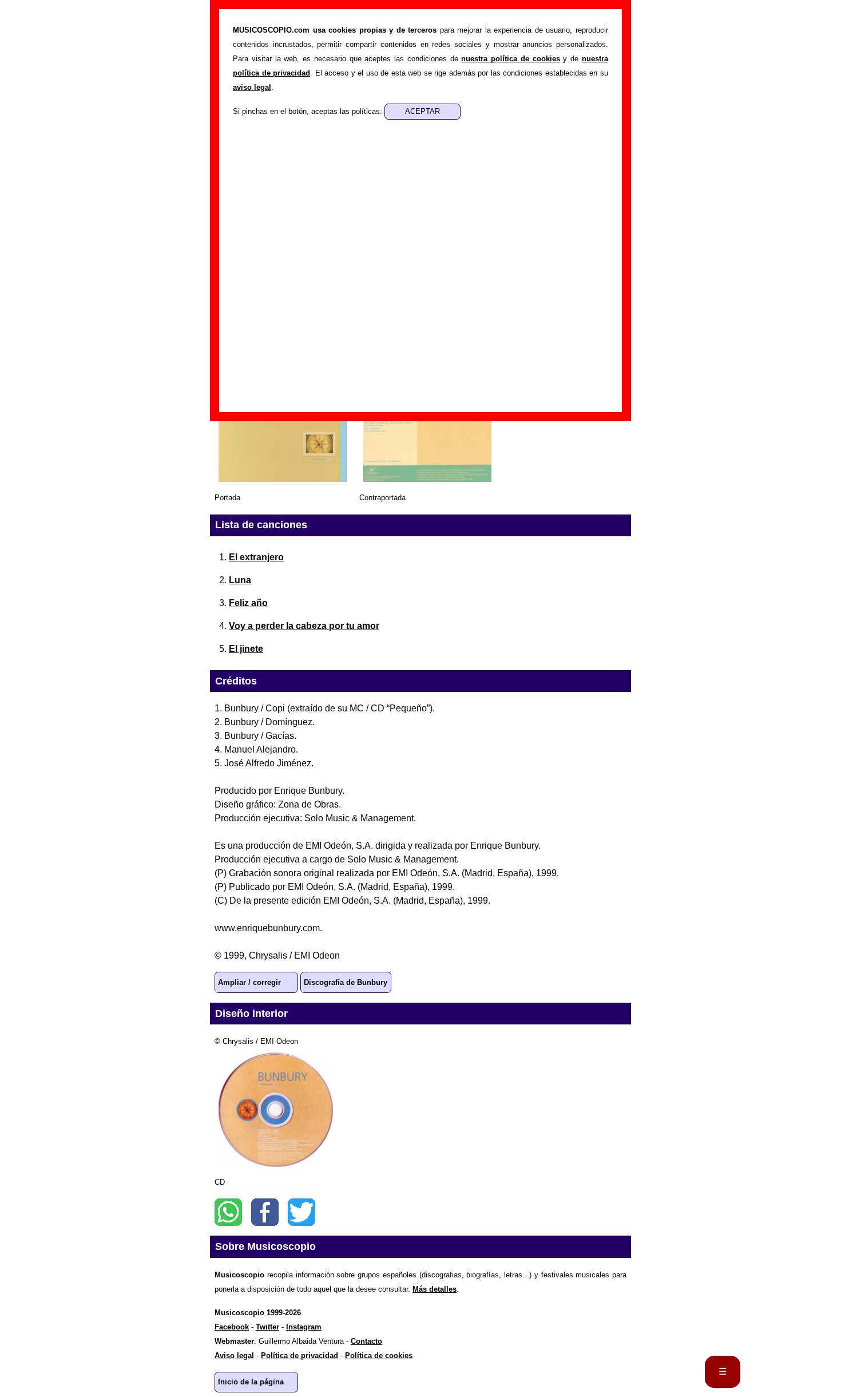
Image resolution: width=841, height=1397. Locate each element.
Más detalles (434, 1289)
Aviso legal (234, 1355)
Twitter (301, 1212)
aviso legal (252, 87)
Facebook (265, 1212)
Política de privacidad (299, 1355)
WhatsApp (228, 1212)
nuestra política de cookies (510, 58)
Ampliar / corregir (249, 982)
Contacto (366, 1341)
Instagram (304, 1327)
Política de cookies (378, 1355)
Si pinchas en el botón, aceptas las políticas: (308, 111)
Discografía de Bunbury (345, 982)
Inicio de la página (251, 1382)
